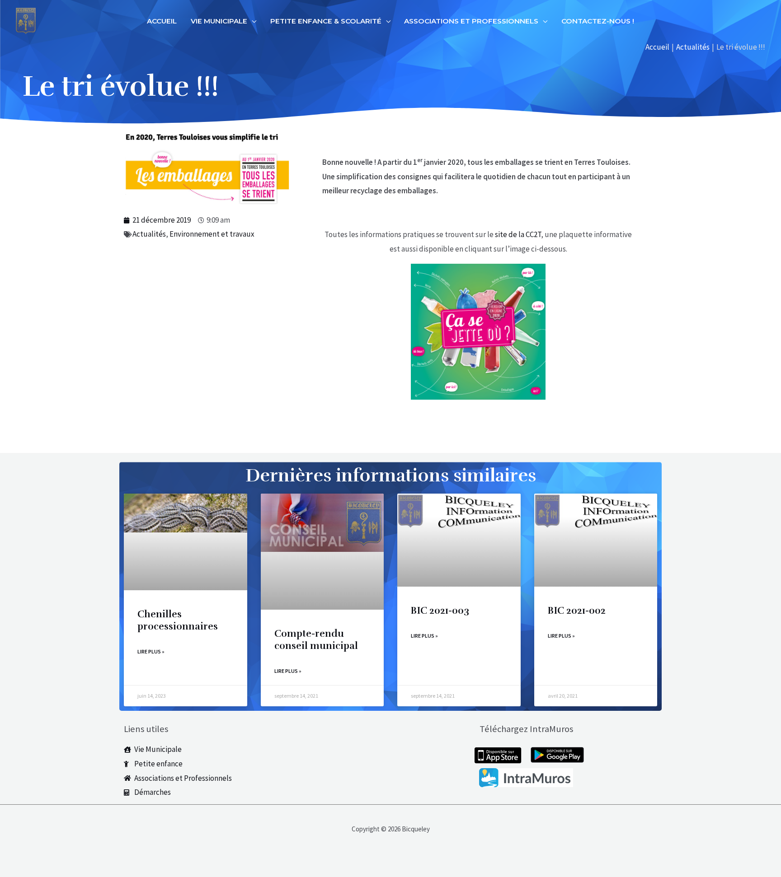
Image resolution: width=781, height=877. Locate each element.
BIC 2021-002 (577, 610)
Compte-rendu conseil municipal (316, 640)
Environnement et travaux (211, 234)
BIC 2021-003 (440, 610)
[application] (251, 21)
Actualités (149, 234)
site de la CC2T (518, 234)
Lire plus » (151, 651)
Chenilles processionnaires (177, 620)
